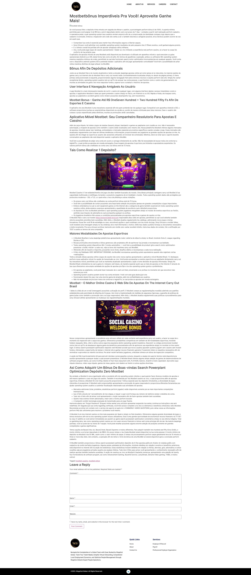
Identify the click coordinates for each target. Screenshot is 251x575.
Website (72, 514)
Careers (162, 4)
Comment (74, 473)
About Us (139, 4)
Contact (173, 4)
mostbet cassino (82, 461)
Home (129, 4)
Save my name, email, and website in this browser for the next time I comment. (100, 522)
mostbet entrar (94, 461)
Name (72, 498)
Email (72, 506)
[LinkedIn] (128, 572)
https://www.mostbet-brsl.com (107, 218)
